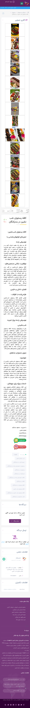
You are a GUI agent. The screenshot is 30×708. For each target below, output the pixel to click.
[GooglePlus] (18, 705)
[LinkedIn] (13, 705)
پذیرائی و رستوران (22, 12)
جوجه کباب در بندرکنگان (18, 462)
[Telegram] (8, 705)
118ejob (15, 455)
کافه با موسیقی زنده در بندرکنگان (16, 477)
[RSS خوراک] (5, 705)
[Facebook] (23, 705)
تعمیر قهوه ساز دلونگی (20, 617)
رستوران (14, 12)
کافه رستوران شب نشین (18, 489)
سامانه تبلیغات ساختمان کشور (19, 612)
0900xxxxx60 (13, 576)
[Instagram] (16, 705)
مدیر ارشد (18, 558)
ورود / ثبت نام (8, 2)
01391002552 (16, 691)
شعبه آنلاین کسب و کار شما (19, 615)
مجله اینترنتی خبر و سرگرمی (19, 610)
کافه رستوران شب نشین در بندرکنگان (16, 493)
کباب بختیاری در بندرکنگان (18, 497)
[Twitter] (21, 705)
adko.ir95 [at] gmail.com (13, 680)
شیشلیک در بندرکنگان (19, 474)
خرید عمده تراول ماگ (21, 620)
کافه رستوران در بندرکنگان (18, 485)
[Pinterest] (11, 705)
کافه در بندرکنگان (20, 481)
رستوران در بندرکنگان (19, 470)
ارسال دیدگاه (16, 521)
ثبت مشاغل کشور (20, 458)
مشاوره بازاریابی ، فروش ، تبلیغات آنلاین (16, 607)
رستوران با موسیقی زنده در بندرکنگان (16, 466)
